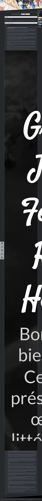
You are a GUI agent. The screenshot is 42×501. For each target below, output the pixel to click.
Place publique (9, 27)
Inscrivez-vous (39, 1)
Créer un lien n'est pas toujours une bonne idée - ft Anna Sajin (19, 27)
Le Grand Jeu (21, 4)
